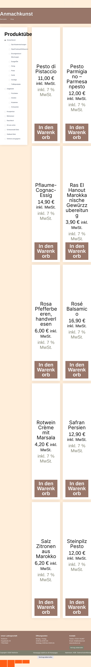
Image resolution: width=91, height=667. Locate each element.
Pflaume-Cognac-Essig (46, 190)
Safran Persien (77, 424)
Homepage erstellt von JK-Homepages (45, 652)
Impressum (68, 652)
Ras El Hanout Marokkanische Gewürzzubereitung (77, 200)
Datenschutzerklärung (84, 652)
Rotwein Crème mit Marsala (46, 430)
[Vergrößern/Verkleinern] (3, 661)
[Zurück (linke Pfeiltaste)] (3, 665)
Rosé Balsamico (76, 309)
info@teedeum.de (79, 641)
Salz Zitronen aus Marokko (46, 548)
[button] (76, 4)
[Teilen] (18, 661)
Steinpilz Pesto (77, 543)
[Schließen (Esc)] (26, 661)
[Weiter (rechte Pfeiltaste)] (11, 665)
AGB (74, 652)
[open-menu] (69, 4)
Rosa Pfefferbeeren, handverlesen (46, 314)
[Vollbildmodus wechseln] (11, 661)
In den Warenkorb (46, 132)
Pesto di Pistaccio (46, 68)
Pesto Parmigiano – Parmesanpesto (77, 76)
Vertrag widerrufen (45, 657)
